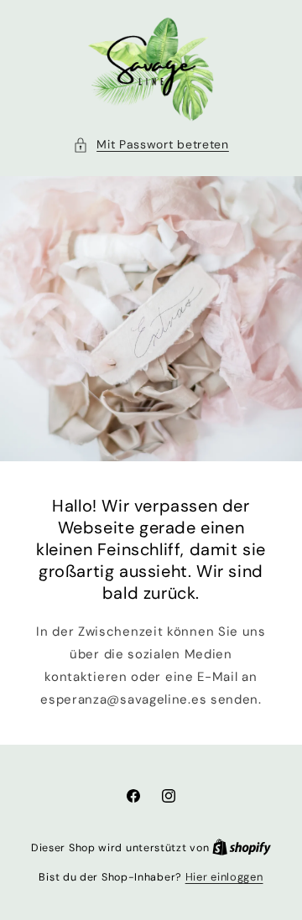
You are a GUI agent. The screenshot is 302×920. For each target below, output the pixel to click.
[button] (151, 144)
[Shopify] (241, 847)
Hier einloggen (224, 877)
